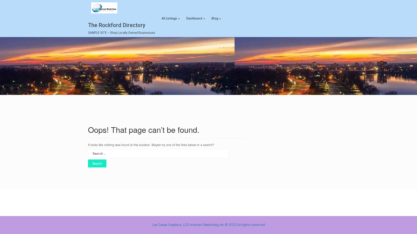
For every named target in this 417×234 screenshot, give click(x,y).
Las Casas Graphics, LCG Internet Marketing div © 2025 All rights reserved (208, 225)
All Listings (170, 18)
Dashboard (194, 18)
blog (215, 18)
